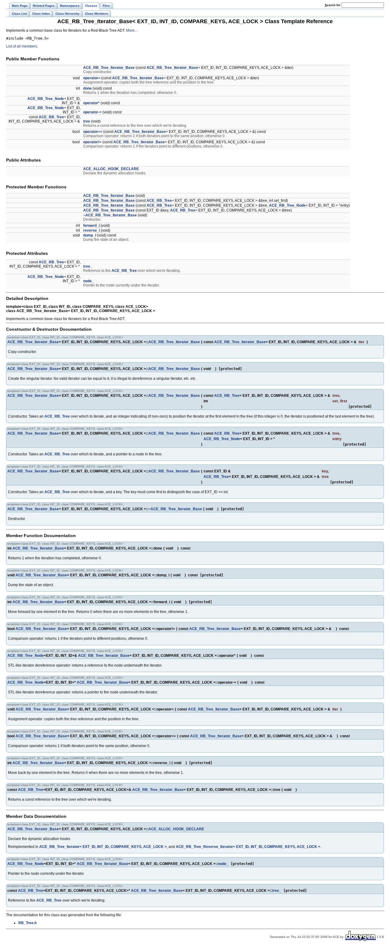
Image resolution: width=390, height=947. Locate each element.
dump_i (89, 235)
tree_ (87, 266)
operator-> (92, 112)
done (87, 88)
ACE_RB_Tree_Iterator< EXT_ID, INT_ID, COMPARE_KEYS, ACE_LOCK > (103, 847)
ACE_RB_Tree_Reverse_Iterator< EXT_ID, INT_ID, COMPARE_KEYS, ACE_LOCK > (248, 847)
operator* (91, 103)
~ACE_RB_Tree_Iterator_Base (110, 215)
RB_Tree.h (27, 923)
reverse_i (91, 230)
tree (86, 121)
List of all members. (22, 46)
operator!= (92, 142)
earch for (333, 5)
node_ (88, 281)
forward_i (91, 225)
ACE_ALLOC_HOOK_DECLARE (111, 169)
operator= (91, 78)
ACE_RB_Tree (51, 117)
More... (131, 30)
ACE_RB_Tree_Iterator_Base (109, 68)
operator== (92, 132)
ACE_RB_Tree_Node (45, 99)
